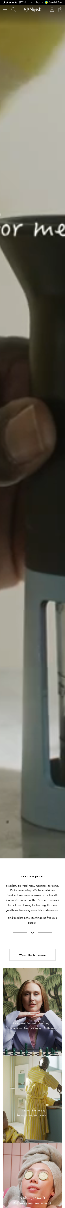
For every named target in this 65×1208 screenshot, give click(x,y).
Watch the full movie (32, 955)
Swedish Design (38, 2)
